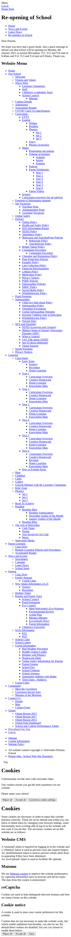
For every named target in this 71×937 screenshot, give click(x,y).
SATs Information (24, 630)
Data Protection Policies (35, 259)
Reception (34, 367)
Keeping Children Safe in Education (42, 314)
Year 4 (39, 181)
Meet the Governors (26, 688)
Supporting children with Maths (39, 676)
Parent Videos (36, 191)
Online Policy (29, 222)
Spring (39, 160)
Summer (40, 163)
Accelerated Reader (26, 552)
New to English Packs (34, 469)
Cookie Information (19, 741)
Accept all (21, 800)
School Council (30, 95)
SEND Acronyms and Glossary (39, 327)
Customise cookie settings (42, 800)
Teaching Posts (30, 206)
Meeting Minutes (38, 617)
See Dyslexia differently (35, 342)
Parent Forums (30, 664)
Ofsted (12, 710)
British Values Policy (33, 246)
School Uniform (31, 670)
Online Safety (22, 216)
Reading (33, 126)
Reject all (7, 800)
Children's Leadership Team (37, 92)
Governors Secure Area (28, 692)
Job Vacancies (23, 203)
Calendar (20, 562)
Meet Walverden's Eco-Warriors (46, 608)
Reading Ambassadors (41, 512)
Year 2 (39, 175)
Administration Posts (33, 209)
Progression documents (41, 151)
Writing (33, 123)
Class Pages (21, 358)
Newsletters (21, 559)
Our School (14, 73)
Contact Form (22, 707)
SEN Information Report (35, 228)
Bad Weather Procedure (35, 648)
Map (17, 704)
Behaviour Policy (38, 240)
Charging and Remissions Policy (40, 256)
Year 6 (39, 188)
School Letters (23, 642)
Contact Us (14, 698)
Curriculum (21, 113)
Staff (24, 89)
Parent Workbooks (39, 169)
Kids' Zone (21, 488)
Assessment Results (26, 107)
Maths (25, 147)
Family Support (23, 577)
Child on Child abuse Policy (37, 302)
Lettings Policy (30, 271)
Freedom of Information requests (33, 200)
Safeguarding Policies (34, 284)
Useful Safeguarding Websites (38, 311)
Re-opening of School (20, 35)
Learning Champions (33, 86)
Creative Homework (40, 379)
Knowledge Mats (38, 386)
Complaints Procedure (34, 250)
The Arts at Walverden (27, 525)
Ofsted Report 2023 (26, 713)
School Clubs (22, 639)
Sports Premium (24, 348)
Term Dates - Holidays (34, 679)
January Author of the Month (44, 518)
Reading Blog (29, 509)
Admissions (21, 104)
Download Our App (19, 729)
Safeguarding (22, 299)
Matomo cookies (19, 873)
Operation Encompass (34, 308)
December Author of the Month (46, 515)
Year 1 (39, 172)
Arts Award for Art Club (35, 534)
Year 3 (39, 178)
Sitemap (12, 738)
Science (26, 194)
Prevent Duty (29, 321)
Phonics (33, 129)
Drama (25, 531)
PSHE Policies (30, 280)
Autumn (40, 157)
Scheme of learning (39, 154)
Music (25, 537)
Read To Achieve (24, 503)
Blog (18, 472)
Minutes (33, 98)
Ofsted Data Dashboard (28, 722)
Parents (12, 571)
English (26, 120)
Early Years (28, 361)
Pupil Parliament (31, 602)
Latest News (15, 32)
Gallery (19, 481)
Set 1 (38, 132)
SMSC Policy (29, 287)
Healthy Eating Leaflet (34, 651)
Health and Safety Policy (35, 225)
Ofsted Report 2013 (26, 719)
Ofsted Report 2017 (26, 716)
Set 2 (38, 135)
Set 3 (38, 138)
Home (11, 25)
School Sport (22, 568)
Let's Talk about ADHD (35, 339)
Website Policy (16, 744)
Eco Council (29, 605)
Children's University (33, 627)
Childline (20, 475)
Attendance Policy (32, 234)
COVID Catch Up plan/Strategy (32, 110)
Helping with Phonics (34, 654)
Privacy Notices (30, 277)
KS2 (24, 636)
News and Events (17, 28)
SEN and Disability (25, 324)
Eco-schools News (39, 620)
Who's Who (21, 83)
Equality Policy (30, 262)
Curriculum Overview (41, 376)
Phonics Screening (39, 144)
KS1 (24, 633)
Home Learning (37, 370)
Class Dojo (21, 546)
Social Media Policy (33, 290)
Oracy (32, 141)
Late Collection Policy (34, 265)
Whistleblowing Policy (34, 293)
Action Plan (35, 614)
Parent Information (39, 624)
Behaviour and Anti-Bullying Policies (42, 237)
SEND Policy (29, 231)
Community (14, 685)
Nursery (33, 364)
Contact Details (23, 101)
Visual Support (30, 345)
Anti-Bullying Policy (40, 243)
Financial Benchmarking (35, 268)
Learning (13, 355)
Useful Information (25, 645)
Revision (34, 460)
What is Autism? (31, 336)
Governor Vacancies (33, 212)
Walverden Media (24, 540)
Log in (5, 5)
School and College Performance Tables (37, 726)
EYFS (25, 117)
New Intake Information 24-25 (31, 583)
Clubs (18, 478)
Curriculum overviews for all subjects (42, 197)
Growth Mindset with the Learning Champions (40, 484)
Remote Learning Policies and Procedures (38, 549)
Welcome (20, 76)
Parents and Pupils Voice (28, 596)
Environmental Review (41, 611)
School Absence (31, 673)
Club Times (28, 528)
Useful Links (29, 580)
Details (19, 701)
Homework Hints (31, 658)
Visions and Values (25, 79)
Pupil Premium (23, 296)
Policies (33, 166)
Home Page (7, 9)
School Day (28, 667)
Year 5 (39, 185)
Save (31, 934)
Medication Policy (32, 274)
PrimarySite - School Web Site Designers (30, 756)
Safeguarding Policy (33, 305)
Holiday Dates (23, 593)
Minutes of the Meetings (28, 695)
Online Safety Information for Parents (42, 661)
